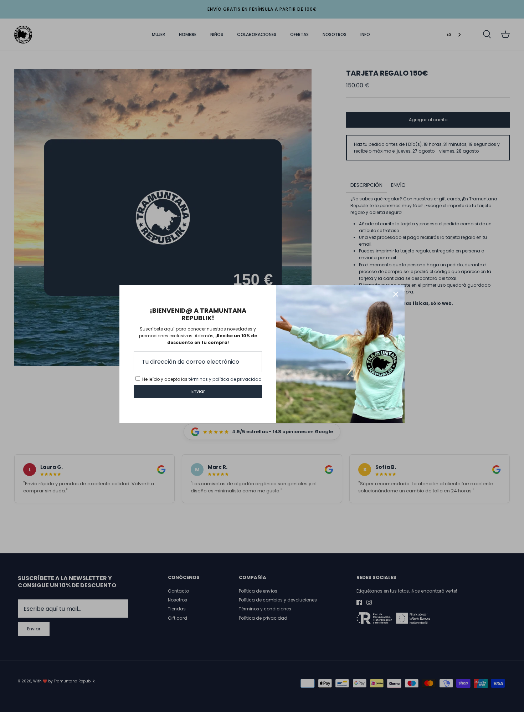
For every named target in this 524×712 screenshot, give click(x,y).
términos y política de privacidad (225, 379)
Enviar (198, 391)
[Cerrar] (396, 294)
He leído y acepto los (202, 379)
